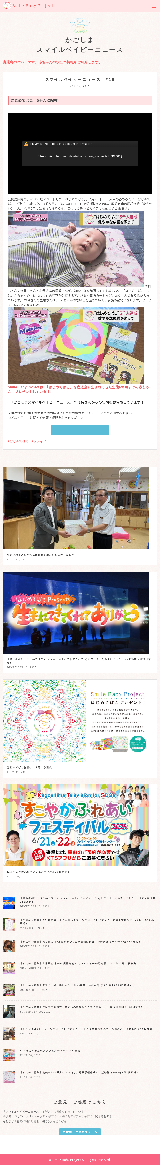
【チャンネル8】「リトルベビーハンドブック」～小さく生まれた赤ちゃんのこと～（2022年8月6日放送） (87, 1029)
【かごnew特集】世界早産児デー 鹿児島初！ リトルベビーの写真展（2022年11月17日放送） (79, 963)
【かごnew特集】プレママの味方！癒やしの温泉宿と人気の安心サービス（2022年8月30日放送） (82, 1007)
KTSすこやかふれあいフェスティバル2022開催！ (51, 1050)
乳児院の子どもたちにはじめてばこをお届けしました (41, 554)
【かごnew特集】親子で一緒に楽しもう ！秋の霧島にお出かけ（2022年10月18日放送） (76, 985)
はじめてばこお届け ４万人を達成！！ (32, 767)
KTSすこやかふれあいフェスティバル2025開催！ (38, 871)
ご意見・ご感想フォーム (80, 430)
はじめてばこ (19, 441)
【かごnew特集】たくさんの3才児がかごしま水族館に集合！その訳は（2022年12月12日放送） (80, 941)
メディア (40, 441)
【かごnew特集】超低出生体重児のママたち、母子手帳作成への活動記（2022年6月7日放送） (79, 1072)
